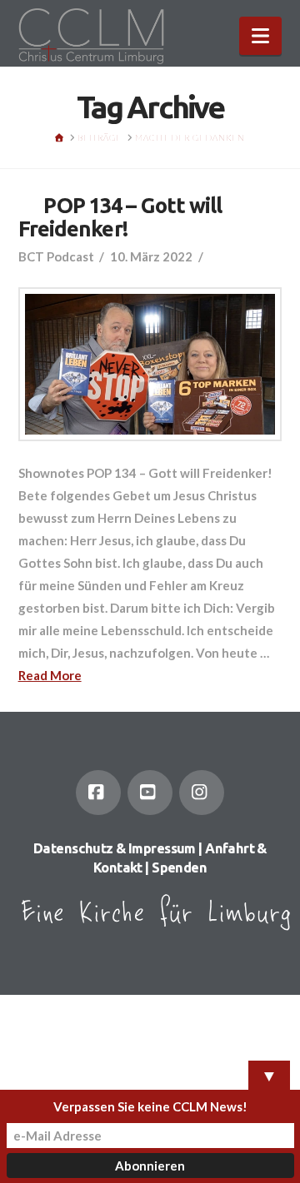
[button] (260, 36)
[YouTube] (150, 792)
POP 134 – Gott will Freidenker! (120, 217)
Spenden (179, 867)
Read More (50, 675)
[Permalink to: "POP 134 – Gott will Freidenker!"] (150, 364)
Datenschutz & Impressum (114, 848)
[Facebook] (98, 792)
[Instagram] (201, 792)
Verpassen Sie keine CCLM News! (150, 1106)
